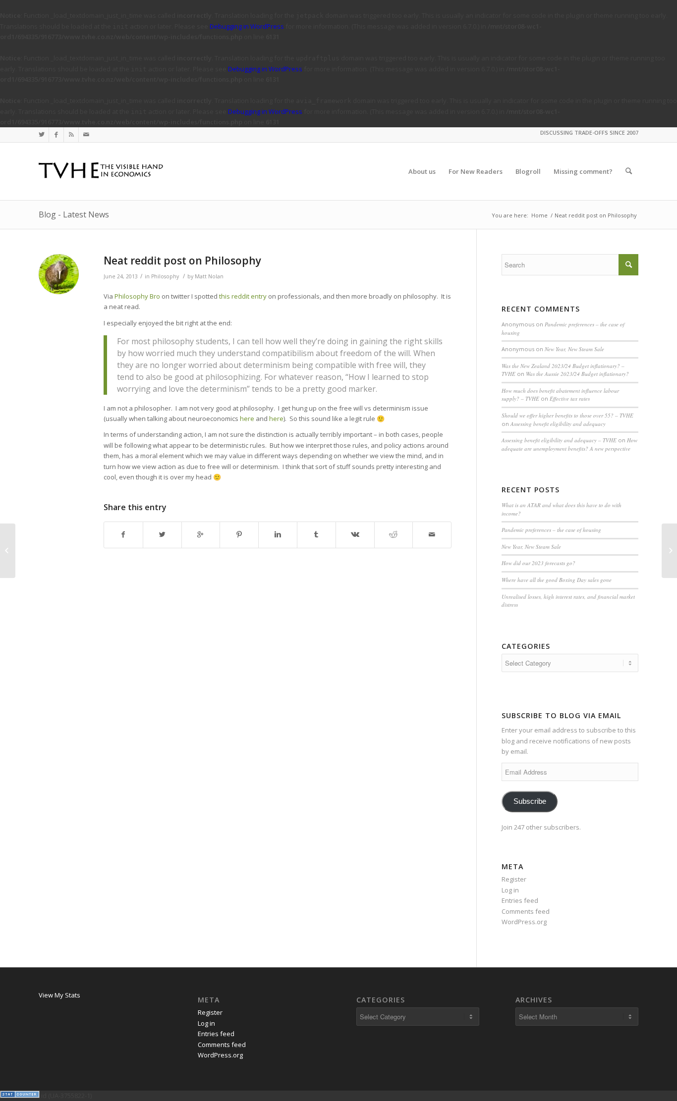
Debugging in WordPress (247, 26)
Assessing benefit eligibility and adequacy (558, 423)
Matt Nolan (209, 276)
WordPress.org (524, 921)
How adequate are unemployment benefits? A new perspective (569, 444)
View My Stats (59, 995)
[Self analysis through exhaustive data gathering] (7, 551)
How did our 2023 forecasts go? (538, 563)
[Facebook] (56, 134)
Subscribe (529, 801)
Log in (510, 890)
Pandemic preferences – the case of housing (551, 529)
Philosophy (165, 276)
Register (514, 879)
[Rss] (71, 134)
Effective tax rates (570, 398)
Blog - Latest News (74, 214)
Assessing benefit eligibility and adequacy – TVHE (559, 440)
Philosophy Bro (137, 296)
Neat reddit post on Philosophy (182, 260)
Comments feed (526, 911)
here (247, 418)
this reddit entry (243, 296)
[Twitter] (41, 134)
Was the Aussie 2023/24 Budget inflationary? (577, 373)
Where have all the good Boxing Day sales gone (557, 579)
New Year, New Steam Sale (574, 349)
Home (539, 215)
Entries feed (520, 900)
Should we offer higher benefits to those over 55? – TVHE (567, 415)
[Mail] (86, 134)
